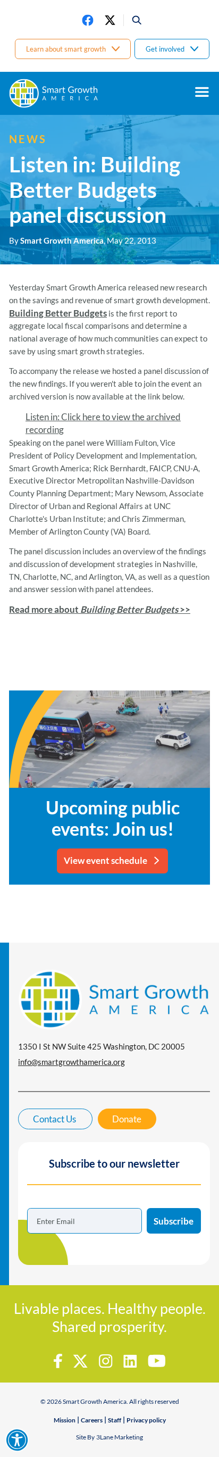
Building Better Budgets (58, 313)
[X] (110, 20)
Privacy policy (146, 1420)
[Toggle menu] (202, 92)
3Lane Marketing (119, 1437)
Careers (92, 1420)
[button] (133, 20)
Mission (64, 1420)
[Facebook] (88, 20)
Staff (114, 1420)
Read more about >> (99, 609)
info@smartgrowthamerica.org (71, 1062)
